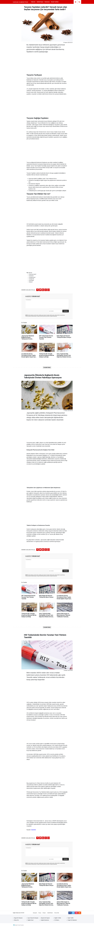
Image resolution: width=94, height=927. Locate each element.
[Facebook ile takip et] (70, 913)
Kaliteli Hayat (40, 1)
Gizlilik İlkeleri (50, 912)
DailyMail (33, 829)
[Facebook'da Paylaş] (37, 290)
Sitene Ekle (56, 912)
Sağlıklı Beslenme (45, 920)
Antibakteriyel (32, 277)
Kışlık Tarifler (71, 918)
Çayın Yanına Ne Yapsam (33, 918)
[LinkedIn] (43, 290)
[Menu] (75, 2)
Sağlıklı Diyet (31, 920)
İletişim (44, 912)
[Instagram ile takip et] (76, 913)
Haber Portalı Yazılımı (19, 925)
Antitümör (31, 275)
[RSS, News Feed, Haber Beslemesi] (79, 913)
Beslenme (47, 1)
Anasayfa (35, 912)
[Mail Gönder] (48, 290)
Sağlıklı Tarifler (57, 918)
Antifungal (31, 280)
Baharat (31, 282)
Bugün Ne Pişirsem (18, 918)
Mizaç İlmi (16, 920)
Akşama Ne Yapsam (45, 918)
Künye (39, 912)
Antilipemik (31, 278)
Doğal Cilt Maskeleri (72, 920)
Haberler (33, 1)
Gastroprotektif (32, 274)
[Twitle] (40, 290)
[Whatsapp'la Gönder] (46, 290)
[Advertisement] (47, 63)
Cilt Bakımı (56, 920)
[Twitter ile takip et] (73, 913)
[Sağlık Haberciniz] (20, 1)
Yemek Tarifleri (55, 1)
